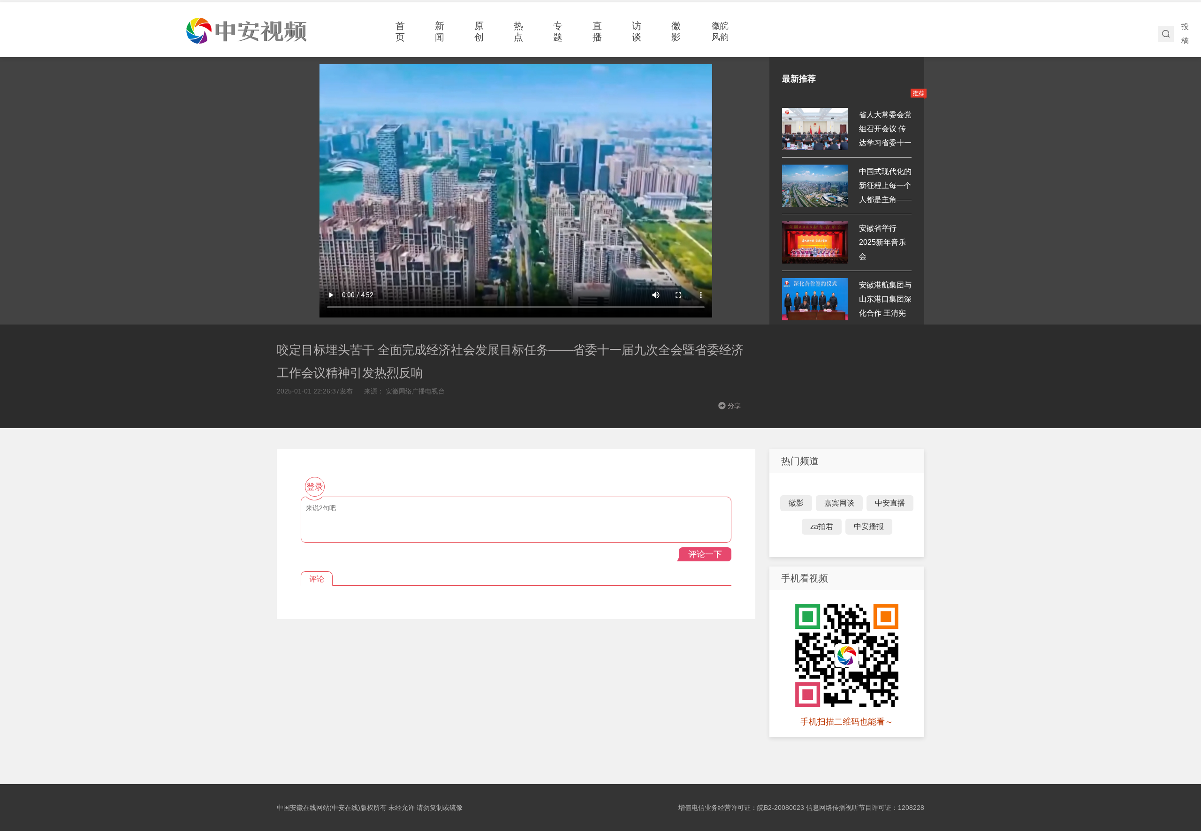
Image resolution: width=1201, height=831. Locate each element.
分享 (734, 405)
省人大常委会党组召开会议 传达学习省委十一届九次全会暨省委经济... (885, 143)
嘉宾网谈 (839, 503)
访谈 (636, 31)
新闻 (439, 31)
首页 (400, 31)
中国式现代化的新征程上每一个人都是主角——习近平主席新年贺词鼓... (885, 199)
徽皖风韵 (720, 31)
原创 (479, 31)
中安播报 (869, 526)
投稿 (1185, 34)
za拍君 (821, 526)
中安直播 (890, 503)
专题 (557, 31)
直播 (597, 31)
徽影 (676, 31)
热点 (518, 31)
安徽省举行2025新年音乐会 (882, 242)
